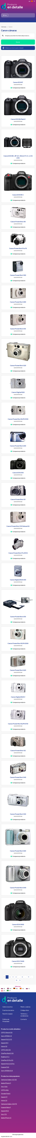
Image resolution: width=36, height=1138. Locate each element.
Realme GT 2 (5, 1057)
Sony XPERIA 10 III (7, 1071)
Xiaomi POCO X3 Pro (7, 1064)
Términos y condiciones (24, 1015)
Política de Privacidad (5, 1020)
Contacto (23, 1019)
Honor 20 (4, 1100)
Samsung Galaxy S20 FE (9, 1104)
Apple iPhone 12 (6, 1118)
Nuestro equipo (7, 1014)
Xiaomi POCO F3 (6, 1039)
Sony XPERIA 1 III (6, 1036)
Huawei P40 (5, 1067)
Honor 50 (4, 1046)
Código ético (24, 1010)
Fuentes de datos (8, 1010)
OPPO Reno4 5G (6, 1032)
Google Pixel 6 (5, 1093)
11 (28, 977)
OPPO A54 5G (6, 1050)
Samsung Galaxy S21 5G (9, 1080)
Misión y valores (25, 1007)
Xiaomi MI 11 (4, 1043)
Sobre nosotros (7, 1007)
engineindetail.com (6, 1136)
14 (16, 980)
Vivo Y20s (4, 1086)
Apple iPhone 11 (6, 1083)
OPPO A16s (5, 1090)
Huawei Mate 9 (6, 1107)
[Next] (19, 980)
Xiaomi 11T (4, 1097)
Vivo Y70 (4, 1114)
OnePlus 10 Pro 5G (7, 1060)
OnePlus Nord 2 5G (7, 1053)
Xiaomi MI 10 (5, 1111)
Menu (5, 15)
